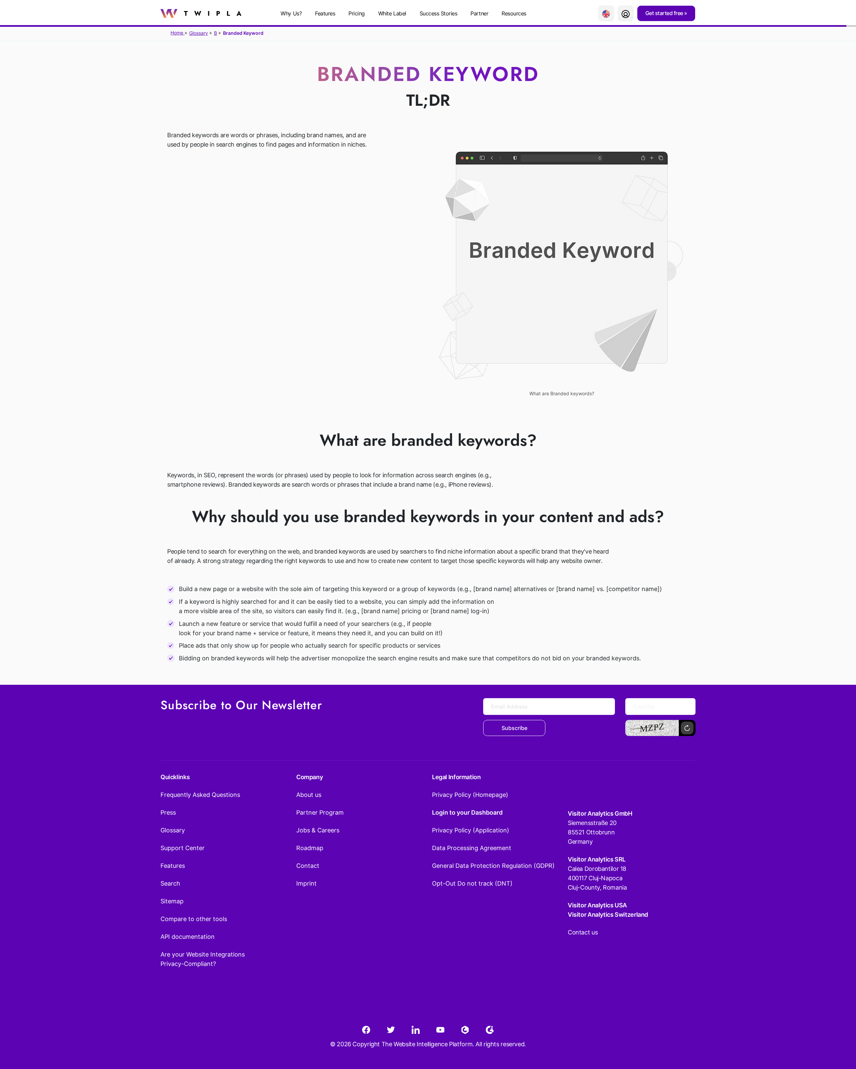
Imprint (306, 883)
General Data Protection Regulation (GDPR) (493, 865)
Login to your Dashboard (467, 812)
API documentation (187, 936)
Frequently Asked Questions (200, 794)
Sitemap (172, 901)
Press (168, 812)
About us (308, 794)
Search (170, 883)
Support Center (182, 847)
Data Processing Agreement (471, 847)
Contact (307, 865)
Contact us (583, 932)
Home (178, 32)
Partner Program (320, 812)
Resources (514, 13)
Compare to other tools (193, 918)
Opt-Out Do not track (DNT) (472, 883)
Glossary (198, 33)
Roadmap (309, 847)
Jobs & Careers (317, 830)
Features (325, 13)
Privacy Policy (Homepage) (470, 794)
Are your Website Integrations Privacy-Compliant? (202, 959)
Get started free (664, 13)
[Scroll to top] (839, 1031)
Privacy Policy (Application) (470, 830)
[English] (606, 13)
